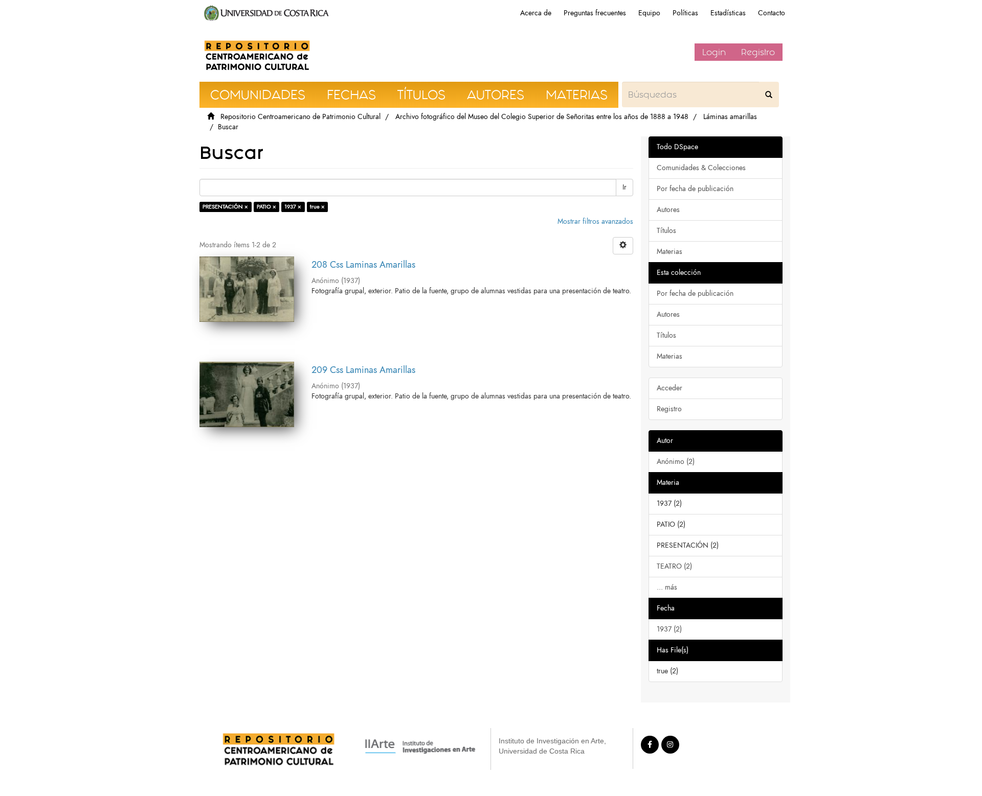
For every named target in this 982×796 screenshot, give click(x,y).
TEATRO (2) (674, 566)
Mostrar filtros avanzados (595, 221)
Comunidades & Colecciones (701, 168)
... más (667, 587)
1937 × (292, 206)
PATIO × (266, 206)
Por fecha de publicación (695, 189)
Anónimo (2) (676, 461)
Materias (669, 251)
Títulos (666, 231)
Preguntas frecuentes (595, 13)
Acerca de (535, 13)
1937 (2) (669, 629)
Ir (624, 187)
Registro (758, 52)
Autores (668, 210)
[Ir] (768, 94)
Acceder (669, 388)
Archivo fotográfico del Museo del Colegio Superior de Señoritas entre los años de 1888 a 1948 (541, 117)
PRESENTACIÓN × (225, 206)
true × (317, 206)
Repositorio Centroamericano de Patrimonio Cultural (300, 117)
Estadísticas (728, 13)
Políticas (685, 13)
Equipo (649, 13)
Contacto (771, 13)
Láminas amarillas (730, 117)
